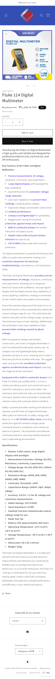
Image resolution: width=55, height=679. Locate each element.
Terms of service (35, 673)
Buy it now (27, 141)
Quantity (6, 116)
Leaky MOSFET (16, 668)
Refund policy (45, 668)
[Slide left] (21, 85)
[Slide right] (34, 85)
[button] (6, 15)
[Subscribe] (42, 620)
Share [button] (8, 593)
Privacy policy (21, 673)
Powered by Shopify (29, 668)
